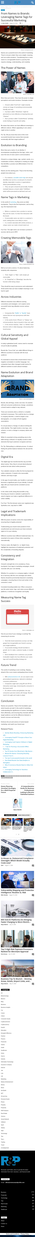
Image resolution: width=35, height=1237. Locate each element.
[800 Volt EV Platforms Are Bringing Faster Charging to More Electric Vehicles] (17, 909)
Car (2, 1010)
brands (7, 776)
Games (3, 1044)
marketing (13, 202)
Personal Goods (5, 1099)
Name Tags (27, 776)
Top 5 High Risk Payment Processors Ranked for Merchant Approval (17, 950)
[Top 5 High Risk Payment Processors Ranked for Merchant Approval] (17, 938)
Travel (2, 1145)
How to (3, 1056)
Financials (3, 1041)
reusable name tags (19, 177)
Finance (3, 1039)
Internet (3, 1067)
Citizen (3, 1016)
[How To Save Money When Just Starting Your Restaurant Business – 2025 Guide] (29, 822)
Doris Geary (4, 954)
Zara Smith (5, 23)
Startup (3, 1127)
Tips (2, 1136)
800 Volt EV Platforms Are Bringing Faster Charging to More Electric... (16, 921)
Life (2, 1076)
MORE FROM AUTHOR (24, 815)
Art (1, 993)
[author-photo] (17, 803)
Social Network (5, 1119)
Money (3, 1084)
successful (9, 777)
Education (3, 1030)
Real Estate (4, 1113)
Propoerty (3, 1107)
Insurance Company (6, 1064)
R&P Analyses (4, 1110)
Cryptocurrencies (5, 1021)
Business (3, 1004)
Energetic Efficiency (6, 1033)
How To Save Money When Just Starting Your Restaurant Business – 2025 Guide (29, 829)
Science (3, 1116)
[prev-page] (16, 834)
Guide (2, 1047)
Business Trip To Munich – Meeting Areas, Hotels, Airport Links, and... (16, 980)
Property (3, 1105)
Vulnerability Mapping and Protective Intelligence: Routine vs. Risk (17, 891)
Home (2, 6)
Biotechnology (5, 996)
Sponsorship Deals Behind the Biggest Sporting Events (17, 828)
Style (2, 1130)
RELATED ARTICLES (10, 815)
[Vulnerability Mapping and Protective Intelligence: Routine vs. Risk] (17, 879)
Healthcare (4, 1050)
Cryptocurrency (5, 1024)
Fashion (3, 1036)
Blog (6, 6)
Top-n (2, 1139)
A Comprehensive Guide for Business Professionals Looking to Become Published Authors (27, 790)
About (2, 1220)
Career (3, 1013)
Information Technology (7, 1062)
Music (2, 1087)
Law (2, 1073)
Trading (3, 1142)
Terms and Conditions (12, 1234)
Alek (2, 865)
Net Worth (3, 1090)
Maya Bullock (4, 924)
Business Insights (5, 1007)
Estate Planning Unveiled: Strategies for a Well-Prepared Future (8, 789)
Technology (4, 1133)
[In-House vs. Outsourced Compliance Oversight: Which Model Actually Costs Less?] (17, 847)
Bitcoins (3, 998)
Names (3, 777)
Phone (2, 1102)
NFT (2, 1093)
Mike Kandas (4, 895)
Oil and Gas (4, 1096)
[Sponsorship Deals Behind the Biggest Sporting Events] (17, 822)
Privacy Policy (25, 1234)
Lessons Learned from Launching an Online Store (6, 828)
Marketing (3, 1079)
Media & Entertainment (7, 1082)
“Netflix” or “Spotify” (21, 313)
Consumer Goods (5, 1019)
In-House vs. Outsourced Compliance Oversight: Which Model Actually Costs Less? (17, 860)
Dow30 (3, 1027)
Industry (3, 1059)
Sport (2, 1125)
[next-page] (19, 834)
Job (2, 1070)
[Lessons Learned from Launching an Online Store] (6, 822)
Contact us (4, 1223)
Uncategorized (5, 1148)
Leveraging (14, 776)
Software (3, 1122)
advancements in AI (14, 677)
